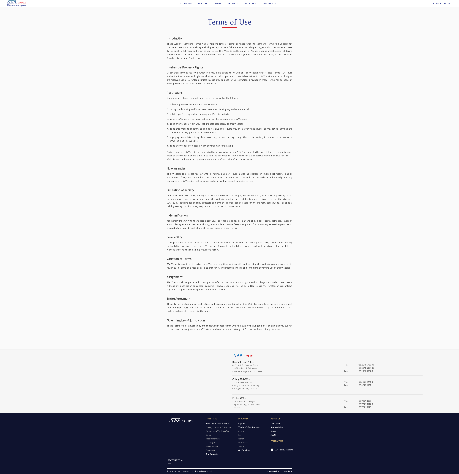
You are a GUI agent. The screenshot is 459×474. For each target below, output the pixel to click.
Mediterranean (213, 438)
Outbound (211, 418)
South (241, 446)
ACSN (273, 435)
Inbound (243, 418)
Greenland (210, 450)
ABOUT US (233, 3)
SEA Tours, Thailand (284, 449)
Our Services (244, 450)
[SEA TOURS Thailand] (16, 3)
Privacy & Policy (272, 471)
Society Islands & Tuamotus (218, 427)
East (240, 435)
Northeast (243, 442)
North (241, 438)
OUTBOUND (185, 3)
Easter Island (212, 446)
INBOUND (203, 3)
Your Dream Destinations (217, 423)
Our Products (212, 454)
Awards (274, 431)
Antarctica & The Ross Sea (217, 431)
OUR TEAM (250, 3)
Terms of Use (286, 471)
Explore (241, 423)
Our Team (275, 423)
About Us (275, 418)
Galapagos (211, 442)
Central (241, 431)
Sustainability (277, 427)
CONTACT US (270, 3)
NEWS (218, 3)
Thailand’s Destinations (249, 427)
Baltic (208, 435)
